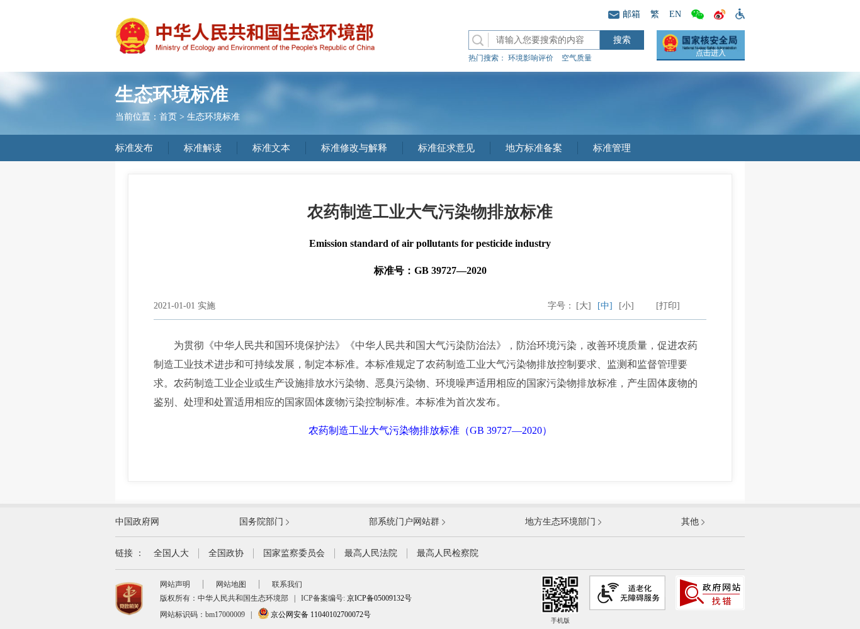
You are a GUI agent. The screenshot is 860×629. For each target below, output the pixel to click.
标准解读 (203, 148)
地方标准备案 (534, 148)
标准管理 (612, 148)
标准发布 (134, 148)
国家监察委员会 (294, 553)
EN (675, 14)
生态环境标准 (213, 117)
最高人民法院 (370, 553)
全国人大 (171, 553)
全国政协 (226, 553)
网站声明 (175, 584)
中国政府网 (137, 521)
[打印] (668, 305)
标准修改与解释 (354, 148)
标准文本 (271, 148)
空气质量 (577, 58)
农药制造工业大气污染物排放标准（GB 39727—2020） (430, 430)
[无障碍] (737, 13)
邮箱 (631, 14)
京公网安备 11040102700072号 (320, 614)
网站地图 (231, 584)
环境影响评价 (530, 58)
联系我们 (287, 584)
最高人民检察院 (447, 553)
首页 (168, 117)
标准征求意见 (446, 148)
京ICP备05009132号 (379, 598)
